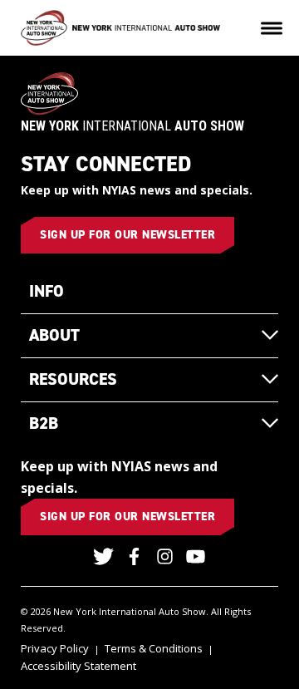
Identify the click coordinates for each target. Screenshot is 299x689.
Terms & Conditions (154, 648)
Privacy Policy (55, 648)
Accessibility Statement (78, 665)
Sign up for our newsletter (127, 235)
